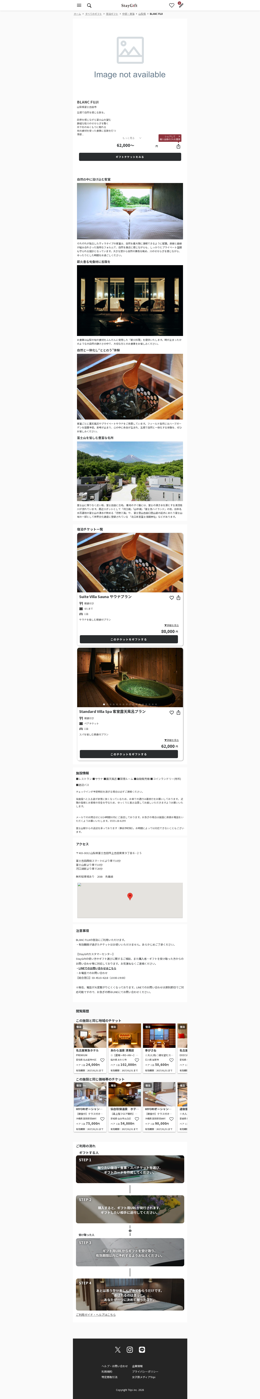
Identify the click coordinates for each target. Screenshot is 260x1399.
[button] (99, 92)
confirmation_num (81, 609)
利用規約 (107, 1371)
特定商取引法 (109, 1377)
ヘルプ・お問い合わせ (115, 1366)
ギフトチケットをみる (130, 156)
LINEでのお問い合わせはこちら (97, 968)
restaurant (81, 604)
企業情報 (137, 1366)
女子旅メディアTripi (143, 1377)
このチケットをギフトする (128, 639)
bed (81, 614)
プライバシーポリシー (145, 1371)
